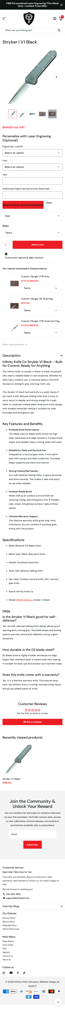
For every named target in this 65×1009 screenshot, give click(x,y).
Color (49, 202)
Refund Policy (9, 921)
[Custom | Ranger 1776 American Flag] (14, 328)
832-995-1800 (13, 894)
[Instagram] (4, 973)
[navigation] (12, 114)
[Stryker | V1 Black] (19, 759)
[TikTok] (24, 973)
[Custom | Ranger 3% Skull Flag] (14, 306)
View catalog (4, 18)
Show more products (14, 344)
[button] (56, 77)
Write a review (32, 722)
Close (61, 5)
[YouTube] (11, 973)
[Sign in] (54, 18)
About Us (7, 959)
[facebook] (17, 973)
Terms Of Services (11, 929)
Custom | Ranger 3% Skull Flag (37, 298)
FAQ (4, 948)
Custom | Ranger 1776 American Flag (40, 321)
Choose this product (6, 283)
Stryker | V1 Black (12, 778)
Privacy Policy (9, 918)
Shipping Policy (10, 925)
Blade (6, 225)
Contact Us (8, 956)
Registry (6, 952)
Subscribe (32, 844)
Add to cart (37, 244)
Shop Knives (8, 941)
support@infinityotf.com (17, 898)
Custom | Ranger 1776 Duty (35, 276)
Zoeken (59, 30)
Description (12, 355)
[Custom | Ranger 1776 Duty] (14, 283)
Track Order (8, 945)
